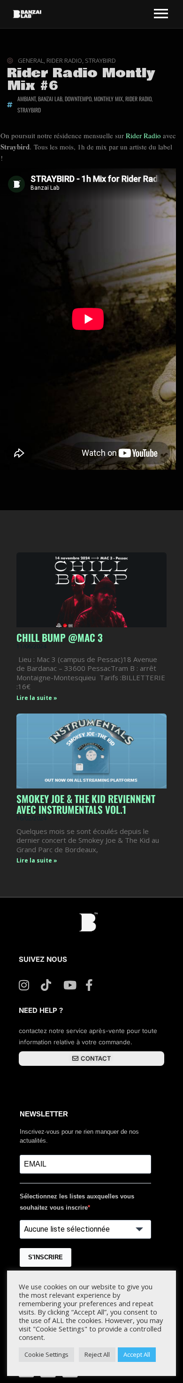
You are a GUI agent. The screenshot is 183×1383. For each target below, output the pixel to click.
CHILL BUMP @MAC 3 (59, 637)
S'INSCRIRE (45, 1257)
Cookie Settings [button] (46, 1354)
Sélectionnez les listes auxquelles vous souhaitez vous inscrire (77, 1202)
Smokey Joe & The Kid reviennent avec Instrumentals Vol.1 (85, 804)
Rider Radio (143, 135)
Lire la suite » (36, 698)
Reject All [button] (97, 1354)
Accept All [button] (136, 1354)
